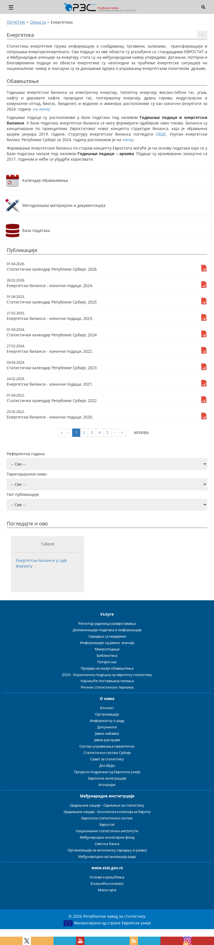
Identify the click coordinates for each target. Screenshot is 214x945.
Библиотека (107, 655)
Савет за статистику (107, 759)
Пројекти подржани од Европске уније (107, 772)
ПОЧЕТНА (16, 22)
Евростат (107, 824)
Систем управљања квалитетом (107, 746)
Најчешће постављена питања (107, 681)
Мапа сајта (107, 890)
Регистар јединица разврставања (107, 623)
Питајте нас (107, 662)
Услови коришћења (107, 877)
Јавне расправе (107, 740)
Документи (107, 727)
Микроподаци (107, 649)
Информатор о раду (107, 720)
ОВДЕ (160, 134)
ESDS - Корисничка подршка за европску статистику (107, 674)
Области (38, 22)
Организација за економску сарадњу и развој (107, 850)
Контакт (107, 708)
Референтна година (26, 453)
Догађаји (107, 765)
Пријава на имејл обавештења (107, 668)
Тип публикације (23, 494)
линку (127, 139)
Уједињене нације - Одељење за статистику (107, 805)
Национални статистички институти (107, 831)
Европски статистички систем (107, 818)
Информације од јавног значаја (107, 642)
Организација (107, 714)
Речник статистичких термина (107, 687)
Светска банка (107, 843)
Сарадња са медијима (107, 636)
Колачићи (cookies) (107, 883)
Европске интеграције (107, 778)
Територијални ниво (27, 474)
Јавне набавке (107, 733)
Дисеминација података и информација (107, 630)
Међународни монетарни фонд (107, 837)
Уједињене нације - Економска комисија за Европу (107, 811)
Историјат (107, 784)
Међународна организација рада (107, 856)
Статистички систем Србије (107, 752)
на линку (41, 109)
